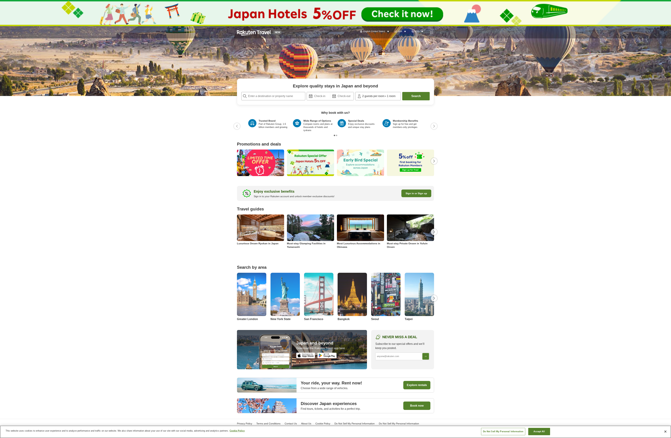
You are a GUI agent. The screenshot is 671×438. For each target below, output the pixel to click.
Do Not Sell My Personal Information (399, 423)
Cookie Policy (237, 430)
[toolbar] (330, 96)
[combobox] (273, 96)
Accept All (539, 431)
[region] (335, 432)
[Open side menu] (431, 32)
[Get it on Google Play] (327, 355)
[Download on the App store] (305, 355)
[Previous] (237, 126)
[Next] (434, 126)
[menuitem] (375, 31)
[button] (253, 32)
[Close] (665, 431)
